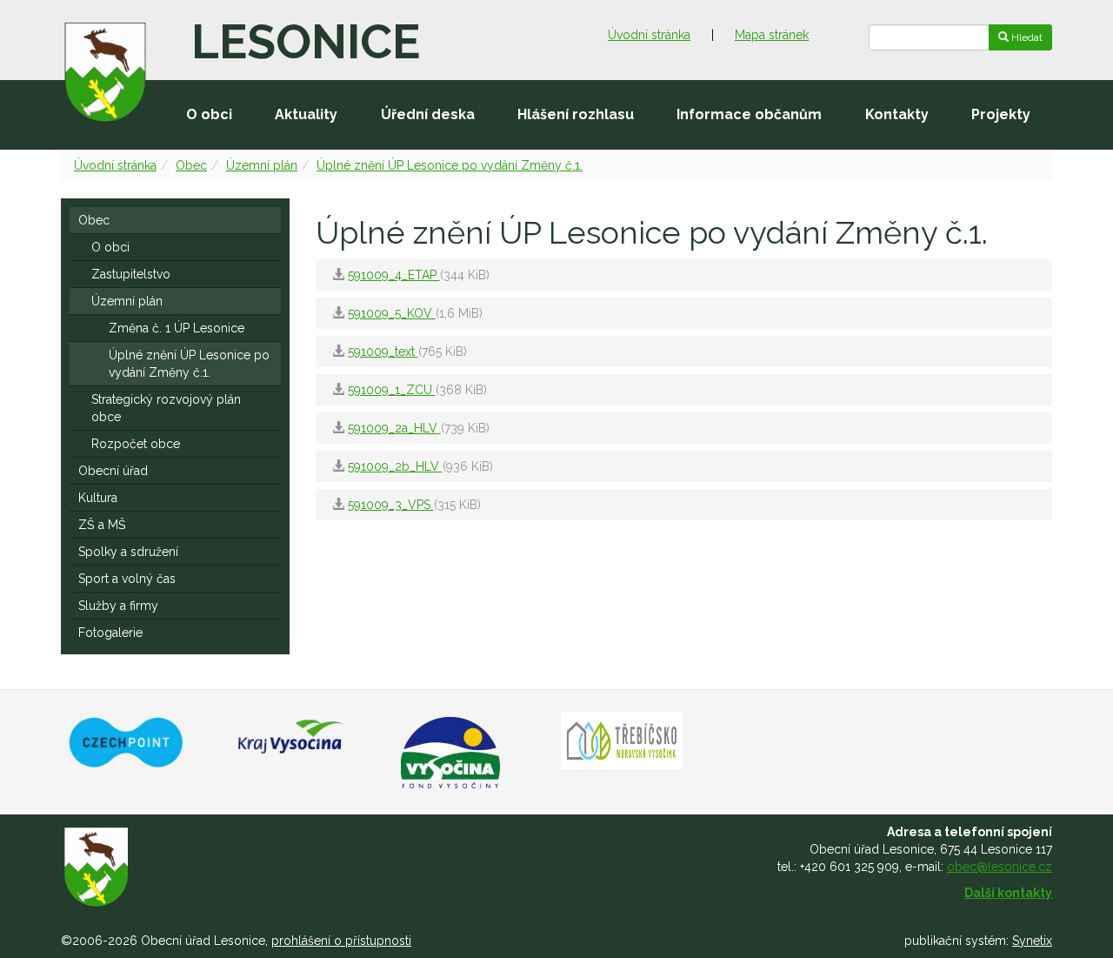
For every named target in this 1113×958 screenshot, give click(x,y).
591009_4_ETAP (394, 275)
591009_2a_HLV (394, 428)
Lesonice (305, 42)
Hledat (1026, 37)
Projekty (1000, 114)
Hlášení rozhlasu (575, 114)
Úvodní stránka (649, 35)
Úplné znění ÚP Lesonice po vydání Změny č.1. (450, 165)
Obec (191, 165)
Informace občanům (749, 114)
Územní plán (261, 165)
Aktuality (306, 114)
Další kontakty (1008, 893)
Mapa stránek (772, 35)
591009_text (383, 351)
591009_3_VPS (391, 505)
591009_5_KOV (392, 313)
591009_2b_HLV (395, 466)
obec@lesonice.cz (999, 867)
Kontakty (897, 114)
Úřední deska (428, 114)
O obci (209, 114)
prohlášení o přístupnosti (341, 941)
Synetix (1032, 941)
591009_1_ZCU (392, 390)
